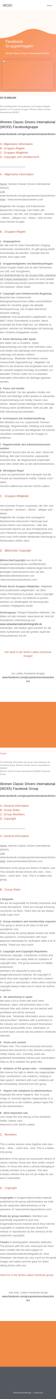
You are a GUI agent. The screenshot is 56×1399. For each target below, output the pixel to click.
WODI (7, 5)
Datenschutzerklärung (22, 1392)
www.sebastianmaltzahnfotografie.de (21, 624)
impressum (38, 1392)
